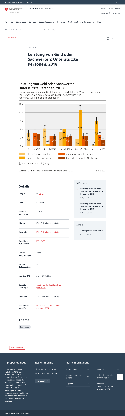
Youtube (41, 373)
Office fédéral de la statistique (41, 8)
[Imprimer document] (108, 38)
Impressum (25, 413)
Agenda (69, 383)
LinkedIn (53, 373)
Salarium (100, 369)
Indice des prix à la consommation (105, 376)
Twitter (54, 369)
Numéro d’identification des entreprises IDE (105, 386)
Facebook (42, 369)
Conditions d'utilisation (12, 413)
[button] (9, 22)
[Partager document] (113, 38)
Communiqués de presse (73, 376)
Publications (71, 369)
